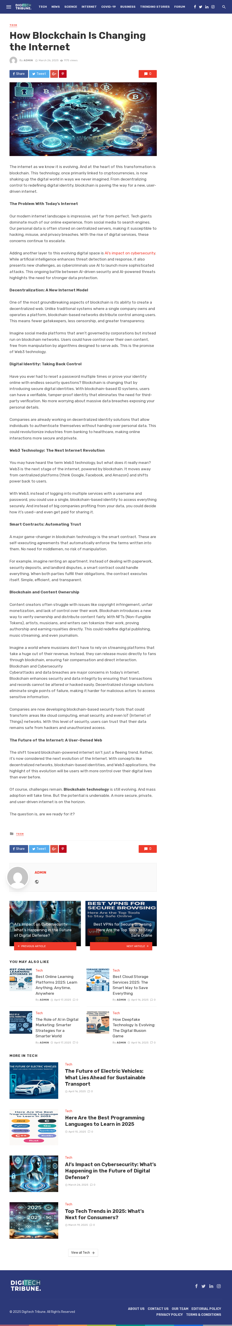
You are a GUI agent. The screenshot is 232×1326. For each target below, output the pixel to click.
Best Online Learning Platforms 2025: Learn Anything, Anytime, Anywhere (56, 985)
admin (28, 60)
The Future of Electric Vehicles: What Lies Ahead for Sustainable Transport (105, 1077)
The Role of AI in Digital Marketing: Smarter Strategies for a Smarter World (57, 1027)
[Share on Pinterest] (63, 74)
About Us (136, 1309)
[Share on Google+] (54, 74)
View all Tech (80, 1253)
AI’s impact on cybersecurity (130, 253)
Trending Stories (155, 6)
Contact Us (158, 1309)
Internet (89, 6)
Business (127, 6)
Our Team (180, 1309)
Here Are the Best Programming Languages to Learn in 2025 (105, 1121)
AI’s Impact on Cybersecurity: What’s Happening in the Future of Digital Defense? (110, 1171)
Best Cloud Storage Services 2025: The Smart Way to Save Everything (130, 985)
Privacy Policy (169, 1315)
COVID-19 (108, 6)
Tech (43, 6)
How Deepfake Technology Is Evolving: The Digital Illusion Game (134, 1027)
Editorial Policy (206, 1309)
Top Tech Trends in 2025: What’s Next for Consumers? (104, 1214)
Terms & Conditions (203, 1315)
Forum (179, 6)
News (55, 6)
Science (70, 6)
